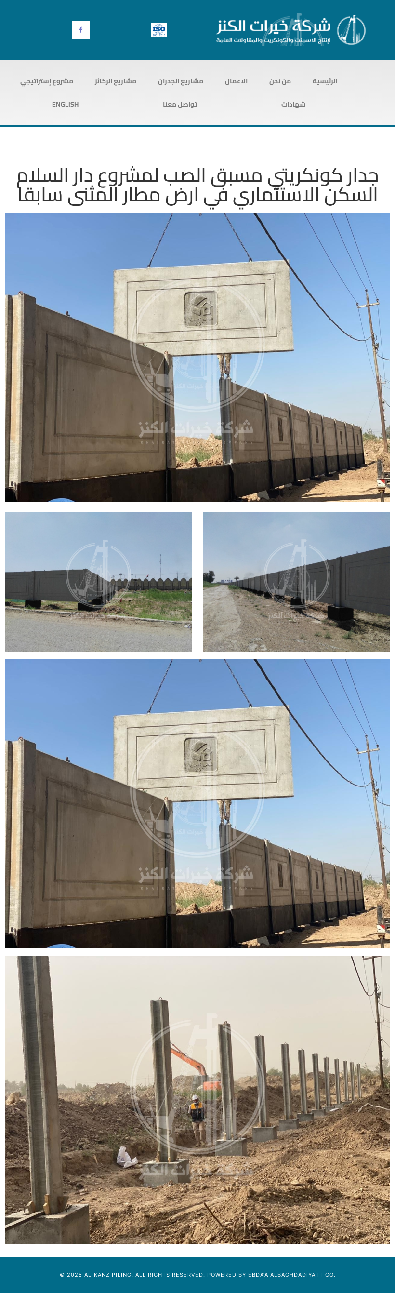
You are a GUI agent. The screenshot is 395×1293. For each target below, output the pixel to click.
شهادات (293, 104)
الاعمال (236, 81)
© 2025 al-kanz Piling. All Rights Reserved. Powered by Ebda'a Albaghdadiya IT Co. (198, 1274)
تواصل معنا (180, 104)
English (65, 104)
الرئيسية (325, 81)
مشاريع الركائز (115, 81)
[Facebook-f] (80, 30)
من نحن (280, 81)
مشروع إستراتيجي (46, 81)
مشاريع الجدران (180, 81)
